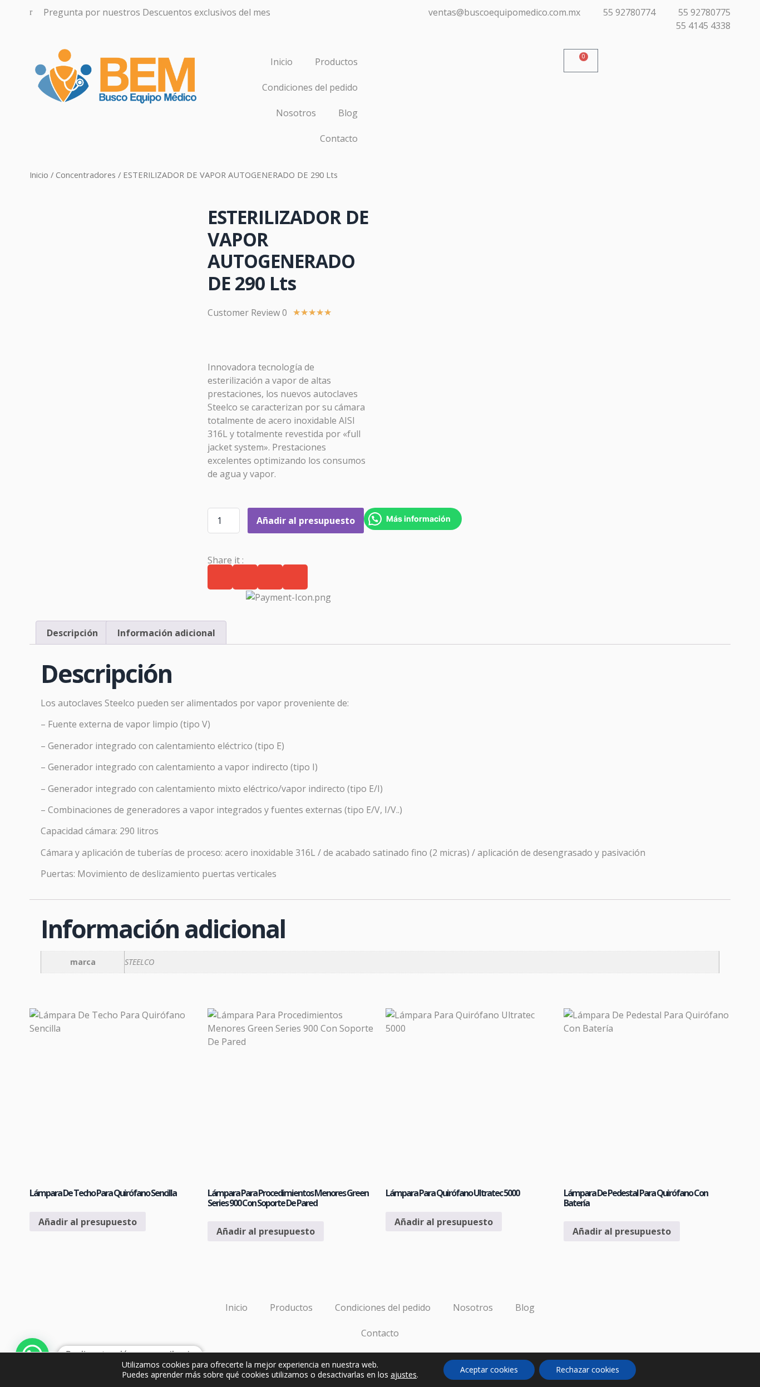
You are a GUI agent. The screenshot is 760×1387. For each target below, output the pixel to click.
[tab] (72, 633)
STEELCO (139, 962)
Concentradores (86, 174)
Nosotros (296, 113)
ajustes (404, 1375)
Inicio (281, 62)
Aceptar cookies (489, 1369)
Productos (336, 62)
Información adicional (166, 633)
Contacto (339, 138)
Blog (348, 113)
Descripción (72, 633)
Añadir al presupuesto (305, 520)
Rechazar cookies (587, 1369)
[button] (220, 577)
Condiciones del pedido (310, 87)
